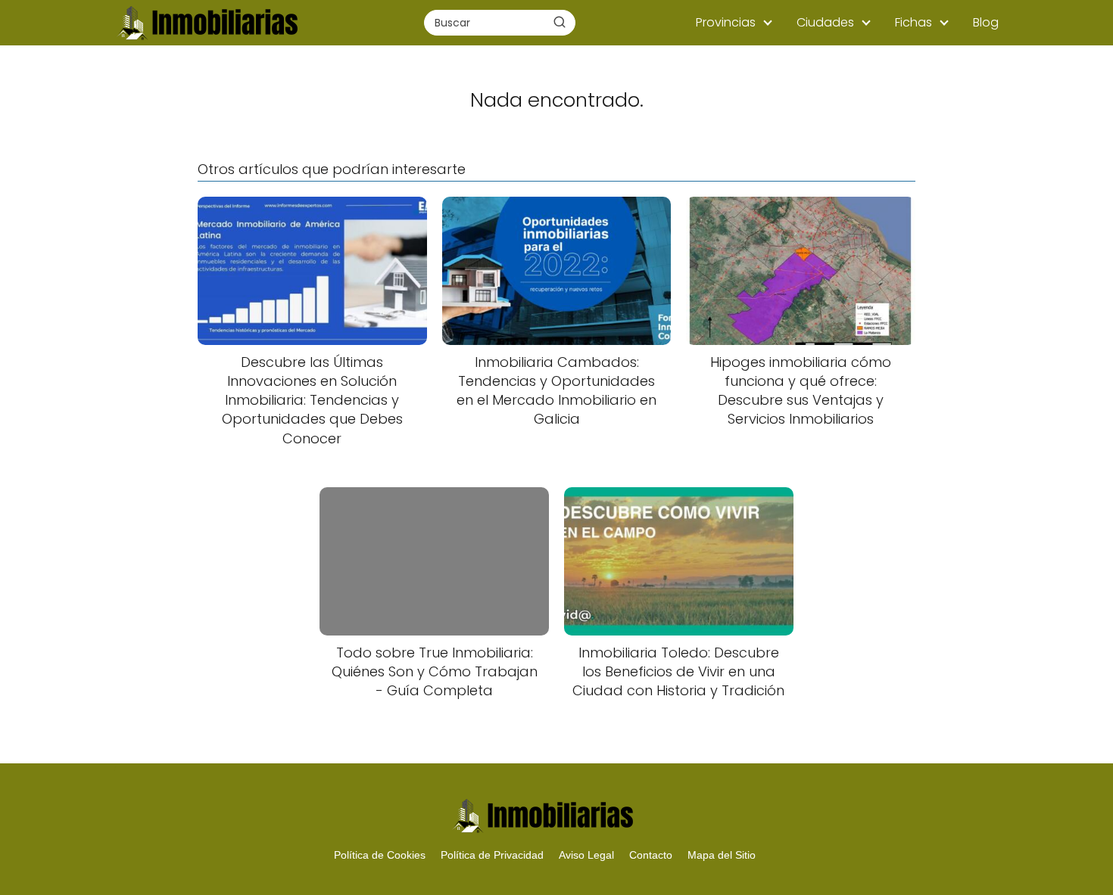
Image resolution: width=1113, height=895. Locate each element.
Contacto (650, 855)
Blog (986, 22)
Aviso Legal (586, 855)
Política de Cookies (380, 855)
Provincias (726, 22)
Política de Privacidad (492, 855)
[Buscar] (559, 22)
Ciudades (825, 22)
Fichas (913, 22)
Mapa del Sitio (721, 855)
